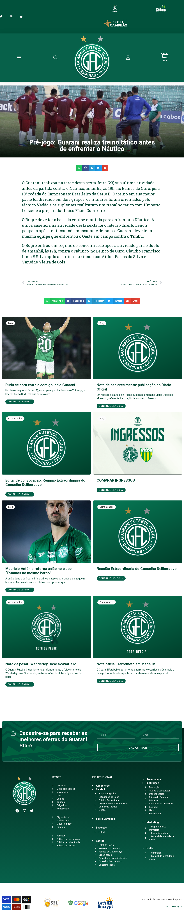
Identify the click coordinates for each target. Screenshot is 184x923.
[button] (79, 168)
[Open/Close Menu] (19, 57)
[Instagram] (24, 811)
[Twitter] (31, 811)
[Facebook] (17, 811)
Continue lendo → (20, 401)
